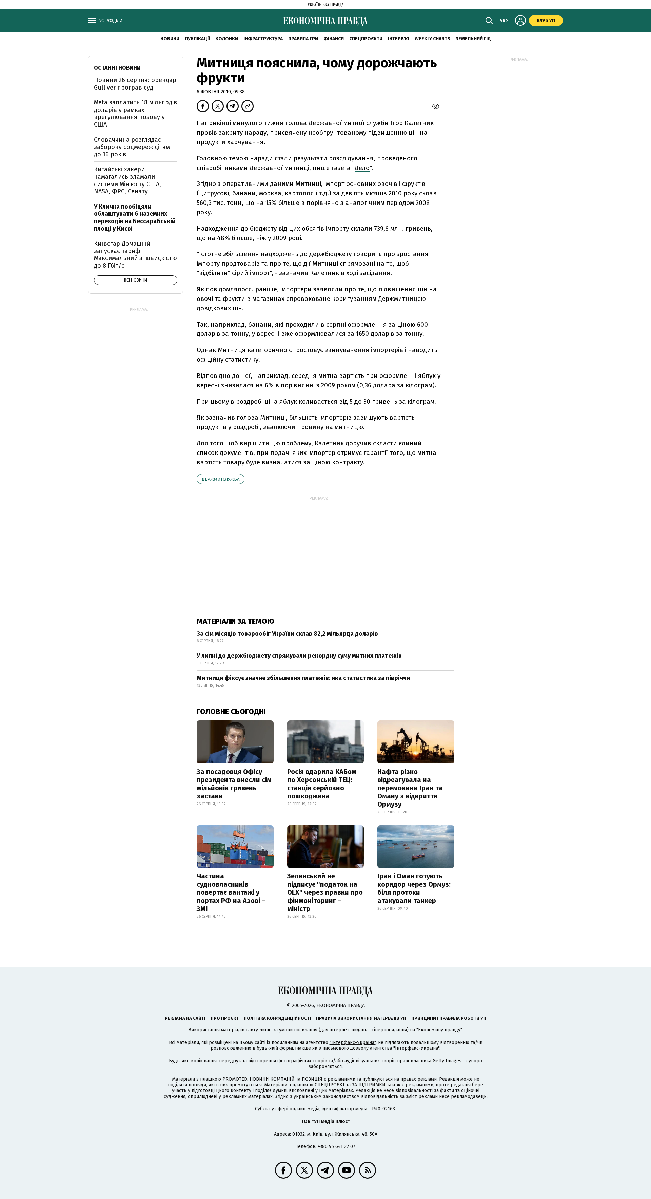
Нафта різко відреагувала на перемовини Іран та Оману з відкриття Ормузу (409, 788)
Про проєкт (225, 1018)
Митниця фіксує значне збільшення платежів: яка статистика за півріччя (303, 678)
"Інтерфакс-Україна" (353, 1042)
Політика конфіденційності (277, 1018)
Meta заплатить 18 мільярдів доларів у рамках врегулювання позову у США (135, 113)
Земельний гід (473, 39)
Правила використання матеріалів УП (361, 1018)
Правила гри (303, 39)
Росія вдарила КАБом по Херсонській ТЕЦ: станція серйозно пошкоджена (321, 784)
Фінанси (333, 39)
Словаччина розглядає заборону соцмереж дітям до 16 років (132, 147)
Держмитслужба (220, 479)
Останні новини (117, 67)
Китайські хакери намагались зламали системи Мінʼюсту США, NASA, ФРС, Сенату (127, 180)
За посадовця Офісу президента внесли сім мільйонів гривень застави (234, 784)
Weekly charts (432, 39)
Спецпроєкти (365, 39)
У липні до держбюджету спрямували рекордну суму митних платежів (299, 655)
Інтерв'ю (398, 39)
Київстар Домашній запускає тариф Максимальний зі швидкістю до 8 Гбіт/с (135, 254)
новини (169, 39)
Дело (362, 168)
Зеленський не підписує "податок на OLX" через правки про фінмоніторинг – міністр (325, 892)
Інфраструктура (263, 39)
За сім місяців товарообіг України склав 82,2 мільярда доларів (287, 633)
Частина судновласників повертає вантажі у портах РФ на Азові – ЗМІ (231, 892)
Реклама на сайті (185, 1018)
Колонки (226, 39)
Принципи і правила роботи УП (448, 1018)
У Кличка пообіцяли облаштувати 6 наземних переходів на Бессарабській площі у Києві (135, 217)
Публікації (197, 39)
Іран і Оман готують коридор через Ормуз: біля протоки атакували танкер (414, 888)
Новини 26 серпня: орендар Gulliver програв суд (135, 83)
